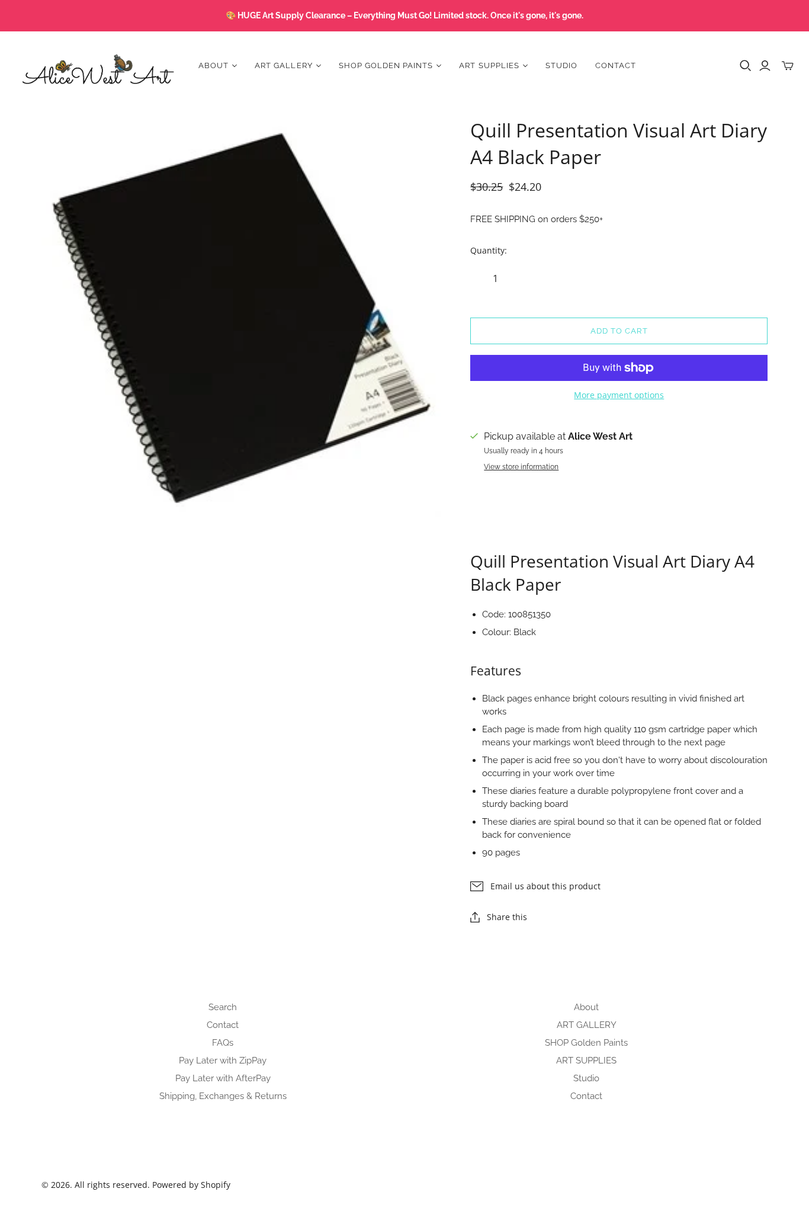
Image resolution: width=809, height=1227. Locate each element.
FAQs (222, 1042)
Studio (561, 65)
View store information (521, 467)
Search (222, 1007)
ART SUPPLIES (586, 1060)
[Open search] (746, 66)
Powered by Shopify (191, 1184)
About (586, 1007)
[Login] (765, 65)
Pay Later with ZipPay (223, 1060)
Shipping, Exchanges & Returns (223, 1096)
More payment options (619, 395)
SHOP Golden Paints (586, 1042)
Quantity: (488, 250)
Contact (615, 65)
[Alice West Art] (98, 65)
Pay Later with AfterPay (223, 1078)
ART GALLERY (587, 1025)
